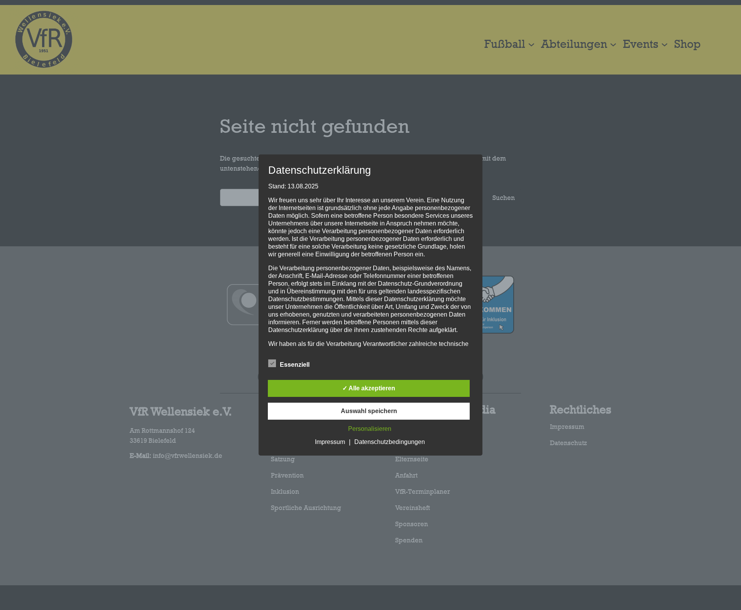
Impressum (330, 442)
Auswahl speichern (369, 411)
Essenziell (295, 364)
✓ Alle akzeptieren (368, 388)
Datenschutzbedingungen (389, 442)
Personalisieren (369, 428)
